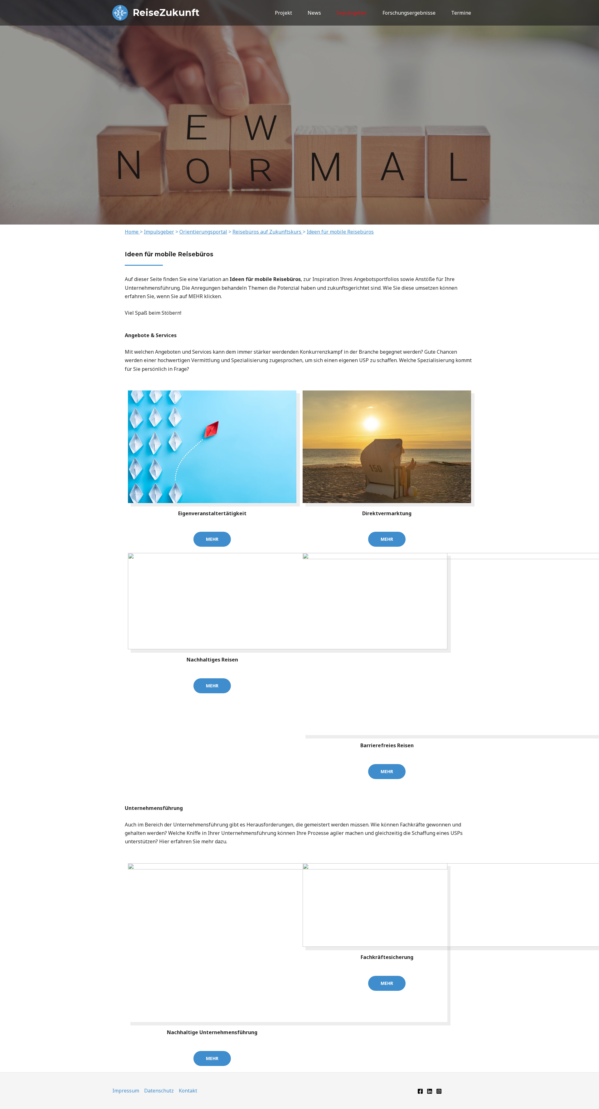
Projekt (283, 12)
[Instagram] (439, 1091)
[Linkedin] (429, 1091)
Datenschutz (159, 1090)
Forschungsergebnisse (409, 12)
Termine (461, 12)
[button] (484, 13)
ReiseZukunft (166, 12)
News (314, 12)
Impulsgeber (352, 12)
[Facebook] (420, 1091)
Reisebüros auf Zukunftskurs (266, 231)
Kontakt (188, 1090)
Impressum (125, 1090)
